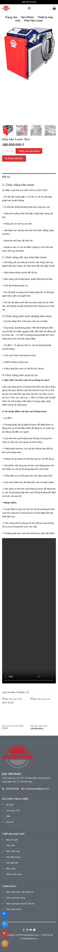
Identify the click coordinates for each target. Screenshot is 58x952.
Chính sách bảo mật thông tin (20, 892)
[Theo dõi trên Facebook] (24, 930)
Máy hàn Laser (33, 20)
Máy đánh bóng (13, 857)
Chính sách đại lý (13, 909)
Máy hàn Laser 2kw (38, 726)
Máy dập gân (12, 862)
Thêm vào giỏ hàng (29, 151)
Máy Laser (11, 868)
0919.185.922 (15, 158)
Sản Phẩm (27, 17)
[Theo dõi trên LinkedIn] (34, 930)
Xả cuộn (9, 804)
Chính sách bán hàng (15, 897)
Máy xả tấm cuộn (14, 874)
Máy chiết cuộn (13, 851)
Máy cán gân (12, 839)
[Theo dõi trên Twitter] (31, 930)
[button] (29, 8)
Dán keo (10, 822)
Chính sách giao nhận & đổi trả (20, 903)
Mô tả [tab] (6, 177)
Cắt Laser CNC (13, 810)
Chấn (8, 816)
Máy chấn (10, 845)
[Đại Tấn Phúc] (13, 8)
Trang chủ (11, 17)
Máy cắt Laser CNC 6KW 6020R (13, 727)
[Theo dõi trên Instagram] (27, 930)
